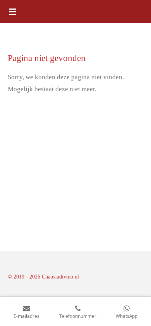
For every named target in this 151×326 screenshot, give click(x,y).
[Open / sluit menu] (12, 11)
